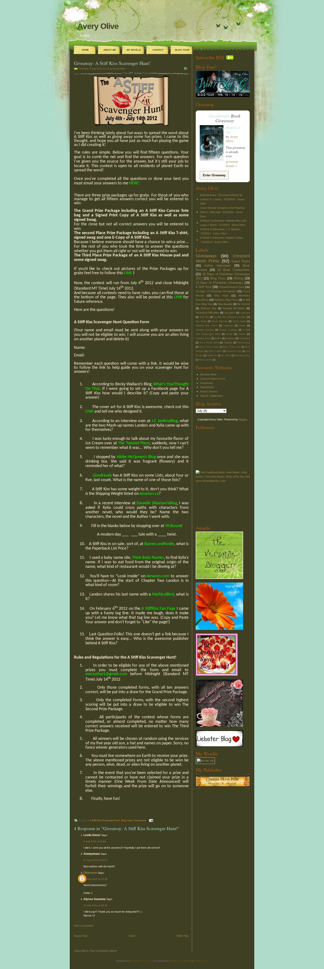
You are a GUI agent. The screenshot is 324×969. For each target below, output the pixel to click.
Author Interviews (217, 265)
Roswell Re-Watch (234, 308)
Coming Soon (203, 338)
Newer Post (81, 935)
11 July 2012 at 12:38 (95, 879)
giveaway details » (232, 163)
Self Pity (204, 317)
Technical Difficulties (207, 312)
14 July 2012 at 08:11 (95, 905)
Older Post (182, 935)
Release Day (209, 308)
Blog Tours (218, 278)
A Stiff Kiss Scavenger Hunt (105, 820)
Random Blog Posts (226, 299)
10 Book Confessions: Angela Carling (221, 237)
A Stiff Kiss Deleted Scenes (230, 317)
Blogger (243, 419)
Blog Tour (182, 50)
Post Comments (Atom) (103, 950)
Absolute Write (208, 374)
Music (242, 325)
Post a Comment (83, 925)
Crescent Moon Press (212, 378)
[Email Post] (150, 820)
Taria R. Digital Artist (211, 395)
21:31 (106, 68)
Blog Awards (225, 304)
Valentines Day (242, 355)
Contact (158, 50)
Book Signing (219, 321)
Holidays (230, 338)
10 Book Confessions (234, 270)
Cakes (242, 334)
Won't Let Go (233, 130)
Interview (228, 325)
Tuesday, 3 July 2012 (90, 68)
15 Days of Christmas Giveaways (219, 282)
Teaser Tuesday (228, 329)
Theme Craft (201, 961)
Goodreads (219, 116)
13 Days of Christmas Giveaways (216, 291)
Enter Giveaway (214, 175)
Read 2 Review (209, 391)
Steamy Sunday (205, 329)
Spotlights (229, 312)
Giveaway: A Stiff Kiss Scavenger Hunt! (112, 63)
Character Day (234, 351)
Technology (243, 342)
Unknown (90, 872)
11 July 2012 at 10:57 (95, 860)
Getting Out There (206, 325)
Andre (229, 334)
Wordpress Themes (141, 961)
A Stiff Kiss (204, 287)
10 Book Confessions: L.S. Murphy (220, 229)
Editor (218, 338)
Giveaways (140, 820)
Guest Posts (240, 261)
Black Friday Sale (232, 347)
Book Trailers (215, 351)
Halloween (212, 355)
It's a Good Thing (209, 342)
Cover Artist (239, 321)
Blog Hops (127, 820)
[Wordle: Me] (205, 760)
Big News (201, 321)
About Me (109, 50)
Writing (238, 278)
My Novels (134, 50)
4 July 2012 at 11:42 (94, 841)
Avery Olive (98, 26)
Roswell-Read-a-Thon (231, 287)
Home (85, 50)
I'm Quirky (244, 338)
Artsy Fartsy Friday (209, 347)
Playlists (228, 342)
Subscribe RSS (210, 57)
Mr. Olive (226, 355)
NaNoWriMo (207, 387)
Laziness (245, 312)
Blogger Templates (180, 961)
